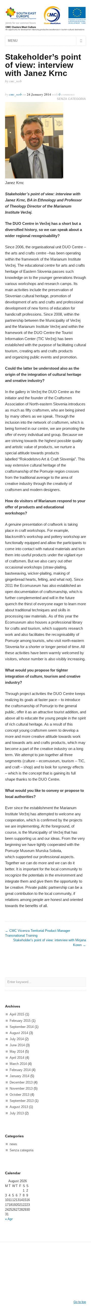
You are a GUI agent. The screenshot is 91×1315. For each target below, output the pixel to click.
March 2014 (18, 1064)
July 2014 (17, 1039)
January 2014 (19, 1076)
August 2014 (19, 1033)
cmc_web (15, 94)
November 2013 (21, 1088)
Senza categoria (71, 99)
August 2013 (19, 1107)
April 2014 (17, 1058)
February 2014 (20, 1070)
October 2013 (19, 1095)
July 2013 (17, 1113)
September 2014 (22, 1027)
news (13, 1144)
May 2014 (17, 1051)
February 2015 (20, 1021)
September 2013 (22, 1101)
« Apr (9, 1219)
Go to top (80, 1302)
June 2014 (17, 1045)
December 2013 (21, 1082)
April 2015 (17, 1014)
